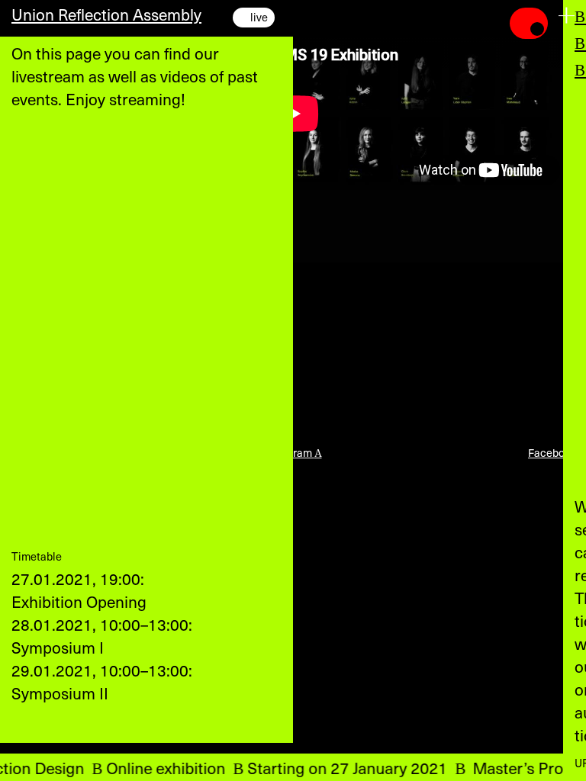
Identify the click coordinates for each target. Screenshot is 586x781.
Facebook (557, 453)
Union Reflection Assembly (106, 14)
